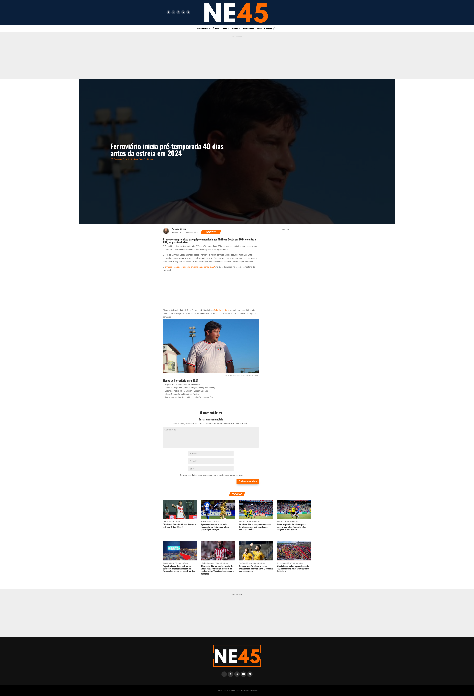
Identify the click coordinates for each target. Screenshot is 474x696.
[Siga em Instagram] (178, 12)
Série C (142, 159)
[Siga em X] (173, 12)
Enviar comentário (248, 481)
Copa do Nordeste (130, 159)
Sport (211, 521)
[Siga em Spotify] (188, 12)
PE (207, 521)
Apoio (259, 29)
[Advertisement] (237, 56)
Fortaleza (250, 521)
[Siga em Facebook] (168, 12)
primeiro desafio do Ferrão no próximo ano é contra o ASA (190, 267)
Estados (235, 29)
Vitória (301, 563)
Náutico (203, 563)
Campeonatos (202, 29)
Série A (289, 563)
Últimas (216, 29)
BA (278, 563)
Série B (171, 521)
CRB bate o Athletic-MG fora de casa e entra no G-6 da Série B (179, 525)
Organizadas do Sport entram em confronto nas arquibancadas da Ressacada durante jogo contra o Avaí (179, 569)
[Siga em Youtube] (183, 12)
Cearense (118, 159)
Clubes (224, 29)
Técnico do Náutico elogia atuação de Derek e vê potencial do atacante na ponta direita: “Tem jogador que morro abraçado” (217, 570)
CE (112, 159)
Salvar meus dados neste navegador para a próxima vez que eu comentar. (212, 475)
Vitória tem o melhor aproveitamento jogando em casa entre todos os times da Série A (293, 569)
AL (167, 521)
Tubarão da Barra (221, 310)
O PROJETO (268, 29)
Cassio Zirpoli (248, 29)
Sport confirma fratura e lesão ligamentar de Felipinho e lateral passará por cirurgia (215, 527)
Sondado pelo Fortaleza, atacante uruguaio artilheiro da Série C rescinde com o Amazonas (256, 569)
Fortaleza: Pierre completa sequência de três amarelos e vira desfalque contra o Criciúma (255, 527)
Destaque (170, 563)
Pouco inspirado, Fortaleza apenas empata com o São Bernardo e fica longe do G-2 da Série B (291, 527)
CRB (164, 521)
